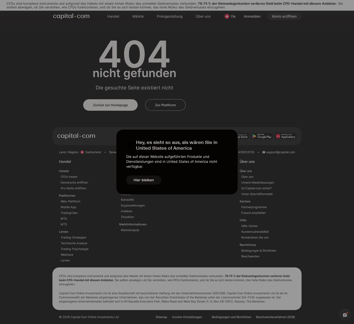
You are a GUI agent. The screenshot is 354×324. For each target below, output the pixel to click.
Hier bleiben (144, 180)
